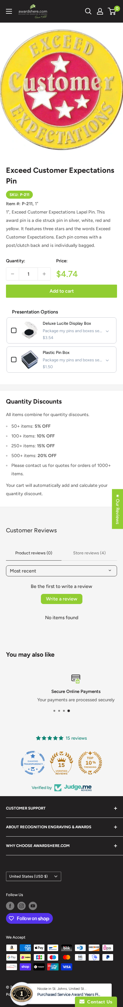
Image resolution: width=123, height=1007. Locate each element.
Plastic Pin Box (56, 352)
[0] (112, 11)
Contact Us (98, 1001)
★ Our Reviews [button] (117, 509)
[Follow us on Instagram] (21, 906)
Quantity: (15, 260)
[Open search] (88, 11)
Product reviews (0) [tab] (33, 553)
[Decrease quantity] (12, 274)
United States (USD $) (28, 876)
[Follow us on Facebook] (10, 906)
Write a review (61, 599)
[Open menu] (9, 11)
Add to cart (62, 291)
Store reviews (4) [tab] (89, 553)
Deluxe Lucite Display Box (67, 323)
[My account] (100, 11)
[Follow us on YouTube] (33, 906)
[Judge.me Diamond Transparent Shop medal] (33, 763)
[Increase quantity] (44, 274)
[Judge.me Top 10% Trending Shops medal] (90, 763)
